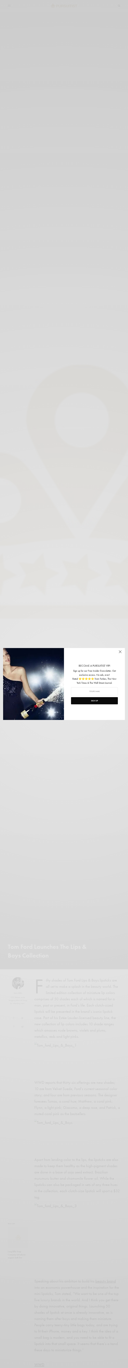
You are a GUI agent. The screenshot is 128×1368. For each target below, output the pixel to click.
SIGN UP (94, 700)
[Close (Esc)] (120, 653)
